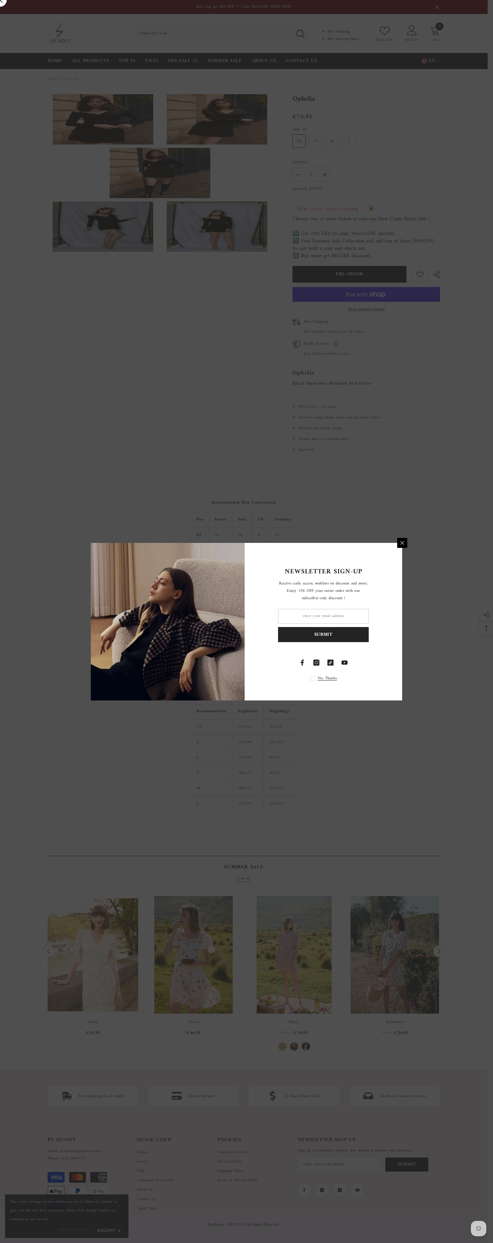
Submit (325, 634)
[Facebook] (304, 663)
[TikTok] (332, 663)
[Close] (404, 543)
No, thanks (329, 678)
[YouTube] (346, 663)
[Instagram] (318, 663)
